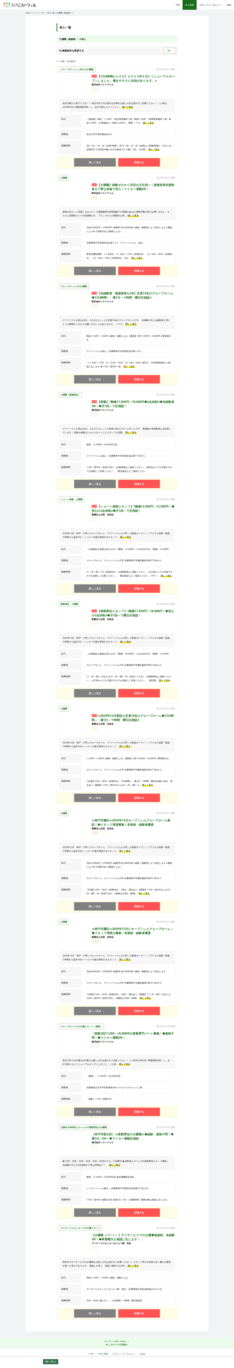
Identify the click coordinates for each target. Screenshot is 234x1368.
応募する (139, 162)
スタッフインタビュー (210, 4)
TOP (178, 4)
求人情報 (189, 4)
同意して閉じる (50, 1361)
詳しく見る (127, 106)
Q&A (229, 4)
